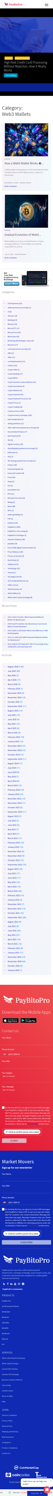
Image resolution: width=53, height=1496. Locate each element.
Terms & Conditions (9, 1415)
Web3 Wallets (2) (14, 593)
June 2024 (12, 772)
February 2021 (14, 948)
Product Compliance (9, 1448)
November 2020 (14, 961)
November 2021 (14, 908)
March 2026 (13, 684)
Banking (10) (12, 320)
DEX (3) (10, 440)
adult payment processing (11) (19, 307)
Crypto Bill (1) (13, 378)
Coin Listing (6, 1385)
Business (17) (13, 345)
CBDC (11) (11, 357)
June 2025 (12, 719)
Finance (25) (12, 465)
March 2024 (13, 785)
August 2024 (13, 763)
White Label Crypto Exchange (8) (20, 597)
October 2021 (14, 913)
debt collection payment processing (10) (23, 427)
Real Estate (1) (13, 560)
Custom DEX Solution (10, 1369)
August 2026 (13, 666)
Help (3, 1401)
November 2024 (14, 750)
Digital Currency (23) (15, 444)
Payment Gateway (22, 58)
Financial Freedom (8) (16, 473)
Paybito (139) (13, 523)
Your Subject (7, 1073)
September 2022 (15, 864)
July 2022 (12, 873)
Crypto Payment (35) (15, 394)
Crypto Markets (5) (15, 390)
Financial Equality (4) (15, 469)
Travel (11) (12, 572)
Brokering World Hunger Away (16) (21, 341)
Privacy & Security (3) (16, 556)
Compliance (6, 1442)
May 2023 (12, 829)
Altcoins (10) (12, 316)
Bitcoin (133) (12, 324)
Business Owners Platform (12, 1380)
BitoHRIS (5, 1328)
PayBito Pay (6, 1301)
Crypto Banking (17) (15, 374)
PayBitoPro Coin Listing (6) (18, 531)
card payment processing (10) (19, 349)
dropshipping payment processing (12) (23, 448)
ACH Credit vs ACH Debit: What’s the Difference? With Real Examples (28, 631)
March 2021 (13, 943)
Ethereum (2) (12, 452)
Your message (8, 1086)
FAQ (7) (10, 456)
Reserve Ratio (7, 1396)
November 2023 (14, 803)
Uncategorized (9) (14, 577)
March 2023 (13, 838)
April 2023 (12, 833)
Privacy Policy (32, 1124)
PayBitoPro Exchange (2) (17, 535)
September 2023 (15, 811)
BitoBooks (6, 1333)
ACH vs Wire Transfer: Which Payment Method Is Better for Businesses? (26, 618)
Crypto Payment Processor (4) (19, 398)
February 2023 (14, 842)
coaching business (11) (16, 361)
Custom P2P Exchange (10, 1374)
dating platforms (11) (16, 423)
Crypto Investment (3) (16, 386)
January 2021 (13, 952)
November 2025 (14, 697)
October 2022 (14, 860)
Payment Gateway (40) (16, 539)
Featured (8, 58)
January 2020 (13, 970)
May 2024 (12, 776)
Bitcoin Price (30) (14, 332)
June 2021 (12, 930)
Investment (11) (14, 490)
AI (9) (9, 312)
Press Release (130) (15, 552)
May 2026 (12, 675)
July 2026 (12, 671)
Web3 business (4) (15, 589)
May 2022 (12, 882)
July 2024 (12, 768)
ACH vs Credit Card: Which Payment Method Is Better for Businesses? (28, 638)
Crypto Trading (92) (15, 407)
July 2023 (12, 820)
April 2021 (12, 939)
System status (7, 1391)
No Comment (11, 186)
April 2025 (12, 728)
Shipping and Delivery (10, 1431)
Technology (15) (14, 568)
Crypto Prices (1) (14, 403)
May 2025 (12, 724)
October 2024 (14, 754)
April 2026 (12, 680)
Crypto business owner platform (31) (22, 382)
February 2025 (14, 737)
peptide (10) (12, 543)
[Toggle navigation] (47, 4)
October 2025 (14, 702)
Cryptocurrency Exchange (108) (20, 415)
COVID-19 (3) (12, 365)
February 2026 (14, 688)
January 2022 (13, 899)
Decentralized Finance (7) (17, 432)
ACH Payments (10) (15, 303)
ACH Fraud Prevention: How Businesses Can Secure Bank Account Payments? (27, 625)
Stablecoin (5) (13, 564)
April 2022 (12, 886)
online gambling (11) (15, 514)
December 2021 (14, 904)
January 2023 (13, 847)
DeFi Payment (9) (14, 436)
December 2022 (14, 851)
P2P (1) (10, 519)
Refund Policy (7, 1426)
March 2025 (13, 732)
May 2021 (12, 935)
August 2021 (13, 921)
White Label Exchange (10, 1363)
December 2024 (14, 746)
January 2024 (13, 794)
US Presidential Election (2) (18, 581)
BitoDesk (5, 1317)
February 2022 (14, 895)
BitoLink (5, 1339)
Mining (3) (11, 502)
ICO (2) (10, 485)
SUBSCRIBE (26, 1242)
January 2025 (13, 741)
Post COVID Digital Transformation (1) (22, 548)
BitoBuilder (6, 1312)
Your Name (6, 1037)
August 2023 (13, 816)
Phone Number (8, 1049)
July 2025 (12, 715)
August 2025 (13, 710)
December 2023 (14, 798)
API (3, 1344)
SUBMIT (14, 1140)
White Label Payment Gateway (13, 1358)
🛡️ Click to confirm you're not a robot (22, 1131)
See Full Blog (11, 75)
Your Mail (6, 1061)
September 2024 (15, 759)
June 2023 (12, 825)
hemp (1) (11, 481)
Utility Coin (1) (13, 585)
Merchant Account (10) (16, 498)
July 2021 (12, 926)
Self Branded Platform (10, 1306)
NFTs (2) (11, 510)
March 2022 (13, 891)
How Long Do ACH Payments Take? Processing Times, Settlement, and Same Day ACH (28, 645)
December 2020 (14, 957)
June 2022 (12, 877)
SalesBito (5, 1322)
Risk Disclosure (8, 1437)
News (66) (11, 506)
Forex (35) (11, 477)
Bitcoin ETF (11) (13, 328)
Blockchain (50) (13, 336)
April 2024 (12, 781)
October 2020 (14, 965)
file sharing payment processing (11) (22, 461)
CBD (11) (11, 353)
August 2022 (13, 869)
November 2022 (14, 855)
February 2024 (14, 789)
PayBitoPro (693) (14, 527)
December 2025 (14, 693)
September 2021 (15, 917)
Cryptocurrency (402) (16, 411)
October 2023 (14, 807)
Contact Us (6, 1453)
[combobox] (5, 1054)
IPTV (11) (11, 494)
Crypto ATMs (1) (14, 370)
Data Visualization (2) (15, 419)
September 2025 (15, 706)
